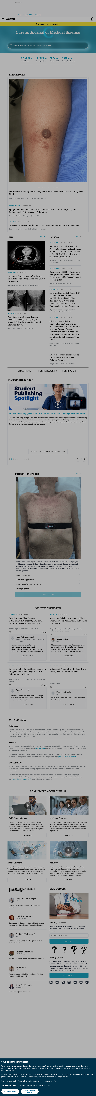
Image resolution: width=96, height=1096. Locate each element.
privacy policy (12, 1081)
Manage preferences (9, 1085)
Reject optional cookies (30, 1091)
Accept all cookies (10, 1091)
